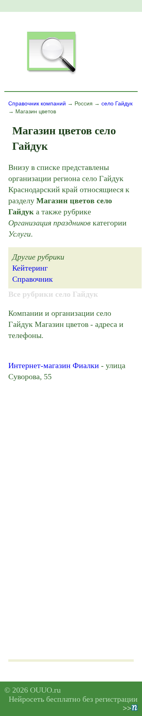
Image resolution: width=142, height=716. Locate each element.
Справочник (32, 279)
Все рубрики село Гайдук (53, 294)
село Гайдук (117, 103)
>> (127, 708)
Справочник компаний (37, 103)
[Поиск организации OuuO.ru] (51, 73)
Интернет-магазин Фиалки (53, 365)
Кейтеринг (30, 267)
